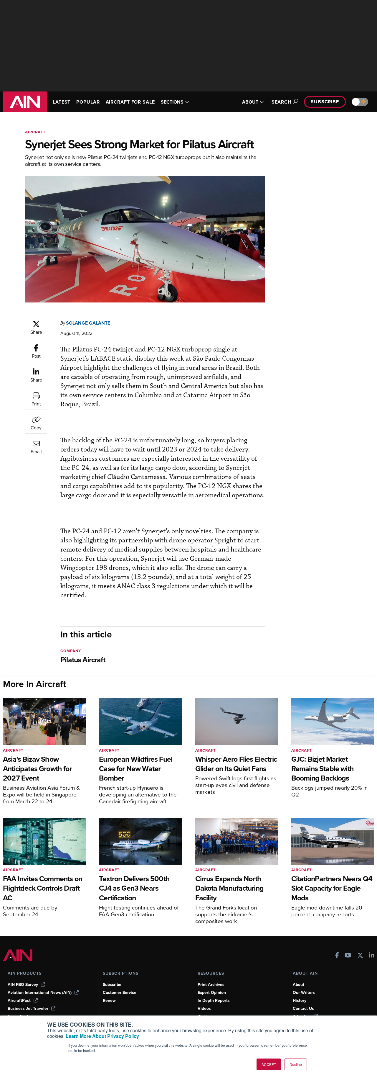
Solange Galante (88, 323)
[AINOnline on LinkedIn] (371, 956)
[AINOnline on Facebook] (337, 956)
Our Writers (304, 992)
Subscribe (325, 101)
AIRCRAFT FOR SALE (130, 102)
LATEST (61, 102)
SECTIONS (172, 102)
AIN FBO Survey (23, 984)
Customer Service (119, 992)
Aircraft (35, 132)
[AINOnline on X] (360, 956)
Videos (204, 1008)
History (299, 1000)
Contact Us (303, 1008)
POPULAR (88, 102)
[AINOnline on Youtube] (348, 956)
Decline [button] (296, 1064)
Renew (109, 1000)
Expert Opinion (212, 992)
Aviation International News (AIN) (40, 992)
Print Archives (211, 984)
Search (282, 102)
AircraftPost (19, 1000)
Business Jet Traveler (28, 1008)
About (298, 984)
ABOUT (250, 102)
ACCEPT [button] (269, 1064)
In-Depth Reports (214, 1000)
